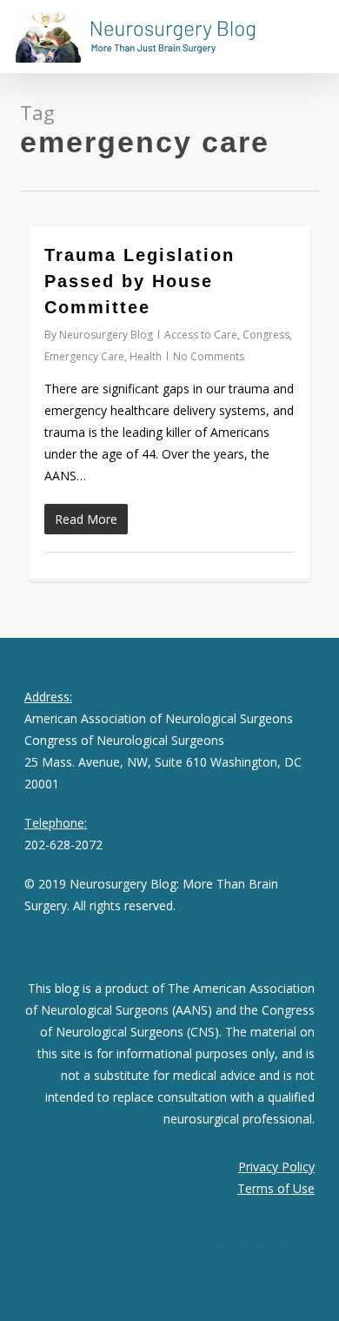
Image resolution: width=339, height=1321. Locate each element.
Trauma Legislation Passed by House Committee (139, 281)
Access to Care (200, 334)
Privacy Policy (276, 1166)
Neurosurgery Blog (106, 334)
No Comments (208, 356)
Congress (266, 334)
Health (146, 356)
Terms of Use (276, 1188)
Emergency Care (84, 356)
